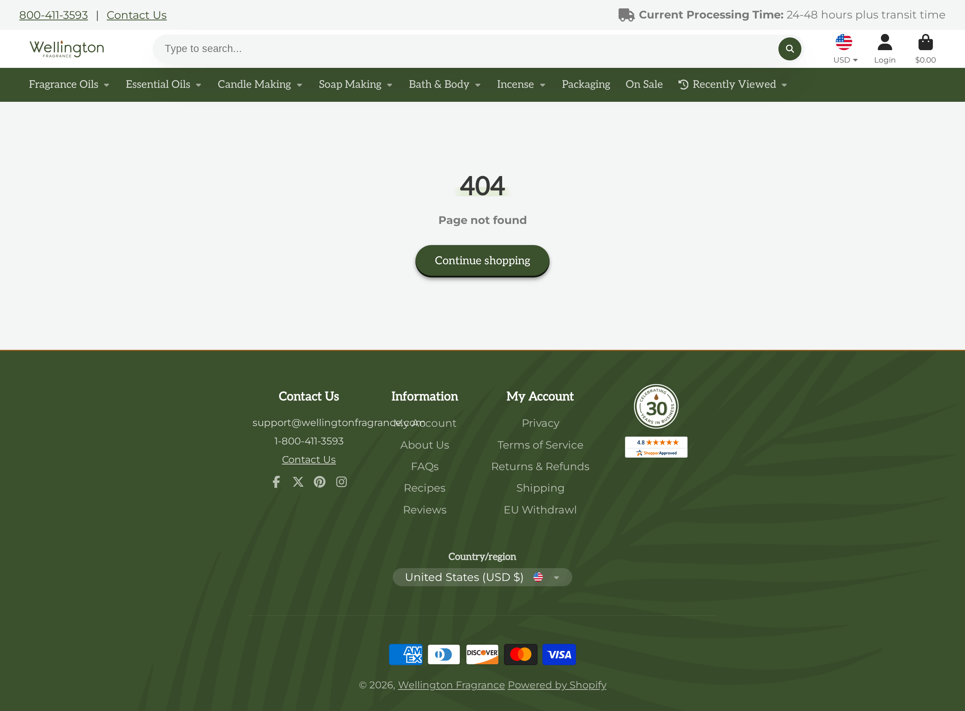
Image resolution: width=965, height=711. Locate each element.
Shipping (540, 487)
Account (885, 49)
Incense (515, 84)
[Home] (66, 48)
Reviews (425, 509)
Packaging (586, 84)
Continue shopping (482, 261)
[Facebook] (276, 482)
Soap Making (350, 84)
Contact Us (137, 14)
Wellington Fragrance (451, 685)
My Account (424, 423)
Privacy (540, 423)
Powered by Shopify (557, 685)
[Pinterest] (320, 482)
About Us (424, 444)
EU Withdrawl (540, 509)
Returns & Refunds (540, 466)
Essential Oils (158, 84)
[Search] (789, 48)
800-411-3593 (53, 14)
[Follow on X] (298, 482)
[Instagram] (341, 482)
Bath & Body (439, 84)
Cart (925, 49)
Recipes (425, 487)
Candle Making (254, 84)
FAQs (425, 466)
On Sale (644, 84)
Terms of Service (541, 444)
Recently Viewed (734, 84)
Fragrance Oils (63, 84)
